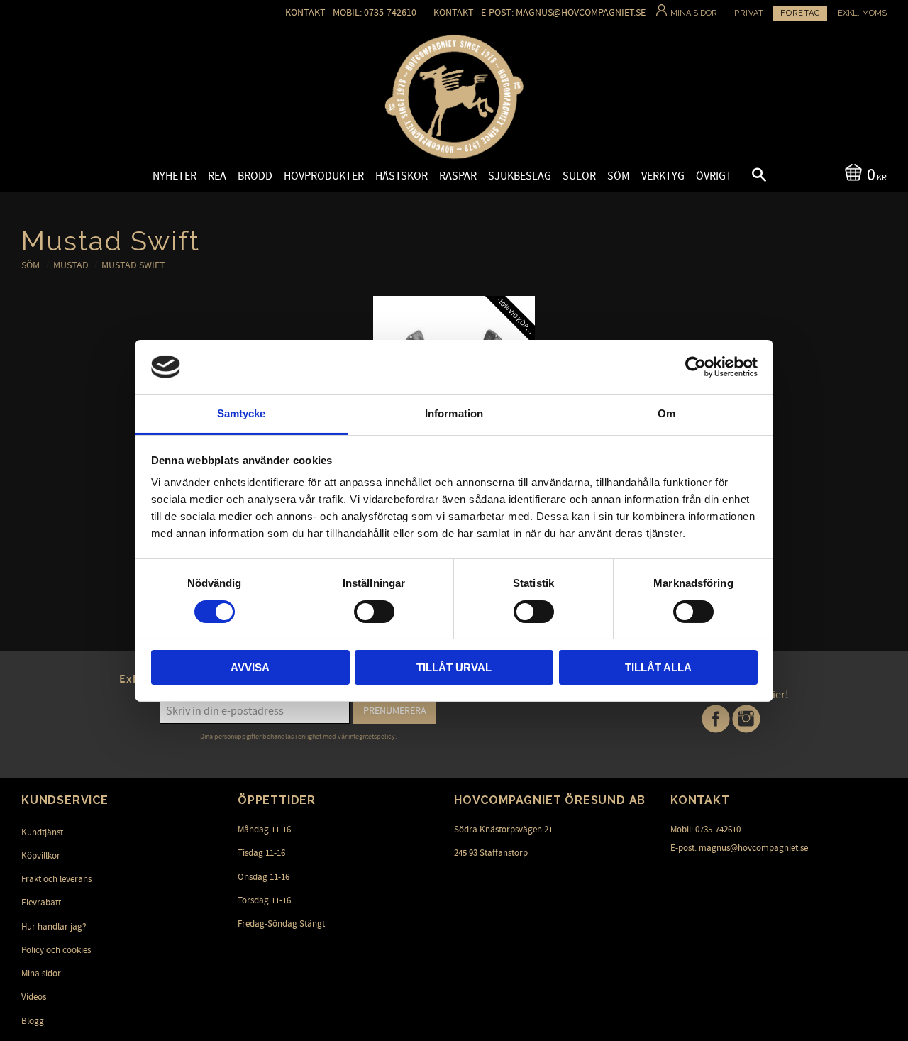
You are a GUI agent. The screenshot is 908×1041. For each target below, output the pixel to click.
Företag (800, 13)
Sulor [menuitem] (579, 176)
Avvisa (250, 667)
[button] (747, 176)
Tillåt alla (658, 667)
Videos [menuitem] (33, 997)
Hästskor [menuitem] (401, 176)
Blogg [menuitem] (32, 1021)
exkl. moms (862, 13)
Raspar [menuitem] (458, 176)
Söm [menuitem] (618, 176)
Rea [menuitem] (217, 176)
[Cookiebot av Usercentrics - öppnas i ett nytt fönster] (695, 367)
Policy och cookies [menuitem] (56, 950)
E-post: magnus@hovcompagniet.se (739, 848)
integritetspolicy (371, 736)
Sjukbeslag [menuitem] (519, 176)
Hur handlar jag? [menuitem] (54, 926)
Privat (749, 13)
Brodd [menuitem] (255, 176)
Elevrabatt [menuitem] (41, 902)
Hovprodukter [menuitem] (324, 176)
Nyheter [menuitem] (174, 176)
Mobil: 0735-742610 (705, 829)
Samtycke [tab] (241, 413)
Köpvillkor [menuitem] (40, 855)
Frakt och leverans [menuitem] (56, 879)
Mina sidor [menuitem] (41, 973)
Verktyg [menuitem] (663, 176)
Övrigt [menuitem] (714, 176)
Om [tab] (666, 413)
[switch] (374, 611)
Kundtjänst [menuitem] (42, 832)
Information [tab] (454, 413)
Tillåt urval (454, 667)
